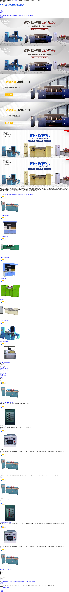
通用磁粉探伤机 (2, 299)
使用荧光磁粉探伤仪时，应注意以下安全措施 (6, 402)
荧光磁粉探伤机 (15, 0)
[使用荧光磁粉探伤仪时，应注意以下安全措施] (10, 400)
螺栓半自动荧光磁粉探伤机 (4, 341)
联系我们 (1, 17)
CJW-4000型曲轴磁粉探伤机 (4, 320)
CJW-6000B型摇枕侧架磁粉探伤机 (5, 257)
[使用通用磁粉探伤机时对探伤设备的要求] (10, 472)
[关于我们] (0, 191)
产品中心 (1, 14)
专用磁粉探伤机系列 (21, 15)
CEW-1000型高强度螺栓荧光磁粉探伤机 (5, 362)
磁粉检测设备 (31, 15)
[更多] (1, 477)
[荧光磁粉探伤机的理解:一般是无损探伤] (10, 424)
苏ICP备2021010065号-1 (6, 587)
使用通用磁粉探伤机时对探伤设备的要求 (6, 569)
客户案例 (1, 16)
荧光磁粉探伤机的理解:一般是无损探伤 (5, 426)
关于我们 (1, 11)
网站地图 (1, 583)
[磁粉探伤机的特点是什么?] (10, 448)
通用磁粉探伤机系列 (9, 15)
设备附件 (27, 15)
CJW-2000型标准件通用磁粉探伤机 (5, 215)
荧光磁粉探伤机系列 (15, 15)
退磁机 (25, 15)
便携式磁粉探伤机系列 (3, 15)
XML (0, 584)
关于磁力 (1, 12)
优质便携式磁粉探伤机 (3, 278)
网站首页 (1, 10)
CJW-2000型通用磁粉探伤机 (4, 236)
